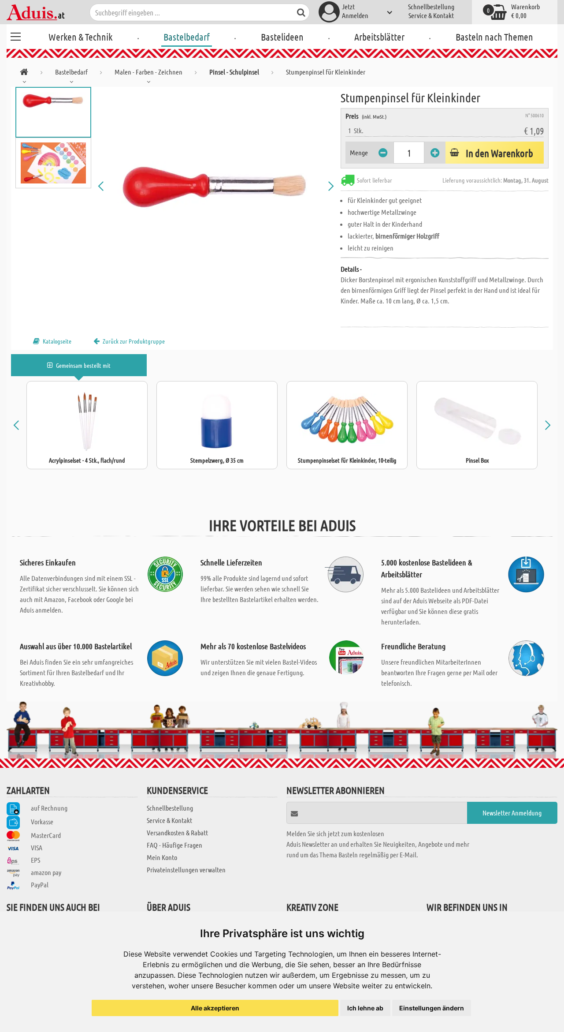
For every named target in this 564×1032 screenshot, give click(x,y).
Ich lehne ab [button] (365, 1008)
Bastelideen (282, 36)
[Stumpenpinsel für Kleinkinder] (216, 186)
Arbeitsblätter (379, 36)
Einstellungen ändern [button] (431, 1008)
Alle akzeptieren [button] (215, 1008)
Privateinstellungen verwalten (186, 869)
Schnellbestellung (431, 6)
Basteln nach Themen (494, 36)
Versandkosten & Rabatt (177, 832)
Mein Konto (162, 857)
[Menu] (15, 35)
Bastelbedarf (186, 36)
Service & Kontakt (431, 15)
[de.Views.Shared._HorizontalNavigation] (24, 73)
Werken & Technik (80, 36)
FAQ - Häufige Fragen (174, 845)
